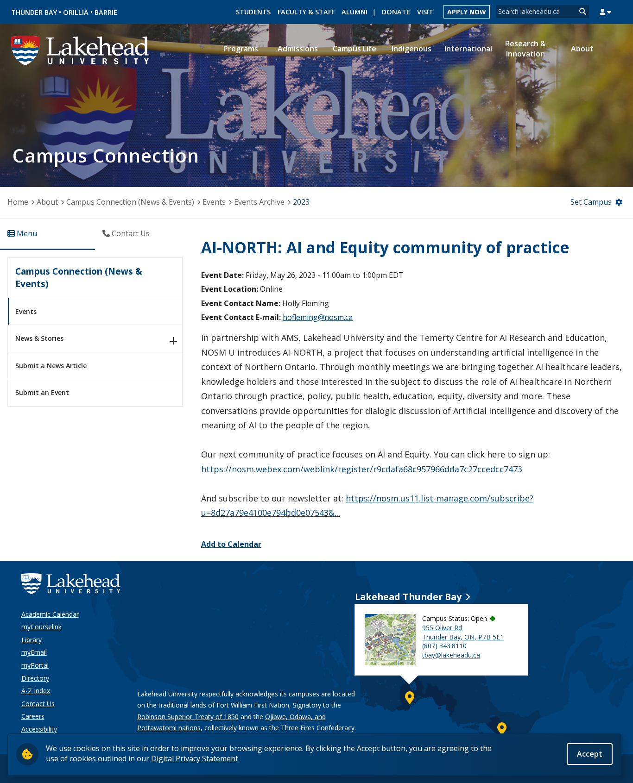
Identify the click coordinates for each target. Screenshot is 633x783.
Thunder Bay (34, 12)
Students (253, 11)
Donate (396, 11)
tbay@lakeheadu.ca (451, 655)
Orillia (76, 12)
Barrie (106, 12)
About (47, 202)
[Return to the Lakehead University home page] (80, 49)
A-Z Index (35, 690)
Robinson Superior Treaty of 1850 (188, 716)
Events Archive (259, 202)
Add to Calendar (231, 544)
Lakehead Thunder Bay (408, 596)
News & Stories (39, 338)
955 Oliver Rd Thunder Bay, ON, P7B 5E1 (463, 632)
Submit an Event (42, 392)
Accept (589, 754)
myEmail (34, 652)
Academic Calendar (50, 614)
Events (214, 202)
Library (31, 639)
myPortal (35, 665)
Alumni (354, 11)
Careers (32, 716)
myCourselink (41, 626)
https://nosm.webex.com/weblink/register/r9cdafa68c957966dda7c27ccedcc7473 (361, 469)
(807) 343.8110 (444, 645)
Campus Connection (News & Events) (130, 202)
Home (17, 202)
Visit (425, 11)
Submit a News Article (51, 365)
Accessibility (39, 729)
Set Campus (591, 202)
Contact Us (38, 703)
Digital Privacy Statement (194, 758)
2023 (301, 202)
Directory (35, 678)
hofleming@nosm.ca (318, 317)
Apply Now (466, 11)
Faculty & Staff (306, 11)
